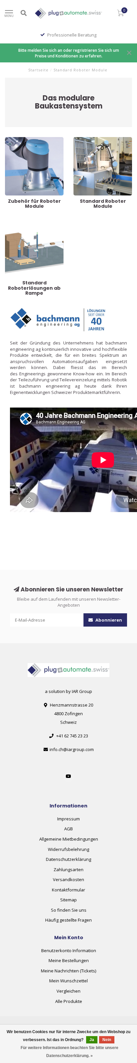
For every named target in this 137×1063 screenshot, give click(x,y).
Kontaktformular (68, 890)
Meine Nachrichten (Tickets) (68, 971)
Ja (91, 1039)
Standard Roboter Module (99, 140)
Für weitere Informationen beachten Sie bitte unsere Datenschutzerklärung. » (69, 1051)
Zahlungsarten (68, 870)
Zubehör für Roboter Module (34, 140)
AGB (68, 829)
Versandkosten (68, 879)
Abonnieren (108, 620)
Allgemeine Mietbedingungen (68, 839)
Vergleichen (68, 991)
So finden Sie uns (68, 910)
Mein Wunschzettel (68, 981)
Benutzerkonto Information (68, 950)
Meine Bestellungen (69, 960)
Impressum (68, 819)
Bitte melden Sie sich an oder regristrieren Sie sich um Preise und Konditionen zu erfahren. (68, 52)
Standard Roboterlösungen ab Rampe (32, 225)
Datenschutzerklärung (68, 859)
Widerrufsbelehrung (68, 849)
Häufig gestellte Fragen (68, 920)
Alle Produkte (68, 1001)
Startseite (38, 69)
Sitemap (68, 900)
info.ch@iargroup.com (72, 749)
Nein (106, 1039)
